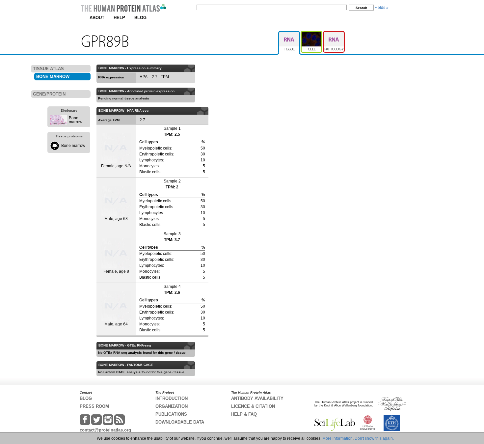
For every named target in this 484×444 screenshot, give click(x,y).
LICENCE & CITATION (253, 406)
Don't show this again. (374, 438)
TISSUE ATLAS (48, 68)
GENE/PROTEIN (49, 94)
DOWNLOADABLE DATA (179, 422)
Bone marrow (75, 120)
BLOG (140, 17)
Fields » (381, 7)
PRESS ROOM (94, 406)
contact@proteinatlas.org (105, 430)
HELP (119, 17)
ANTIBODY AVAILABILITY (257, 398)
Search (361, 8)
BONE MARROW (52, 76)
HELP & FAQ (244, 414)
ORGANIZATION (171, 406)
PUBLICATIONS (171, 414)
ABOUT (97, 17)
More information (337, 438)
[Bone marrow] (58, 123)
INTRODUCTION (171, 398)
